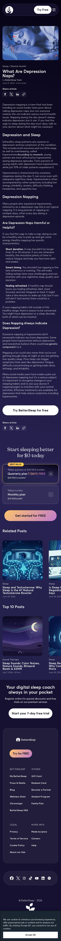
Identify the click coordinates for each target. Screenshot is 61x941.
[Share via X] (11, 94)
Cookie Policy (17, 845)
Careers (35, 838)
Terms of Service (19, 838)
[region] (30, 926)
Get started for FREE (30, 515)
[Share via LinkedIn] (17, 94)
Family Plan (37, 803)
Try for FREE (21, 753)
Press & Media (17, 783)
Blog (12, 789)
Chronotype (16, 803)
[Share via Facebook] (5, 94)
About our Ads (17, 852)
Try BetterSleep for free (30, 410)
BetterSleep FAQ (19, 810)
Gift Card (36, 776)
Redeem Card (38, 783)
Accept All (30, 935)
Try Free (42, 9)
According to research (30, 154)
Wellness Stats (18, 796)
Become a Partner (41, 789)
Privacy (14, 831)
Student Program (40, 796)
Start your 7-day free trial (30, 713)
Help (33, 845)
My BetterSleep (18, 776)
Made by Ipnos (39, 831)
